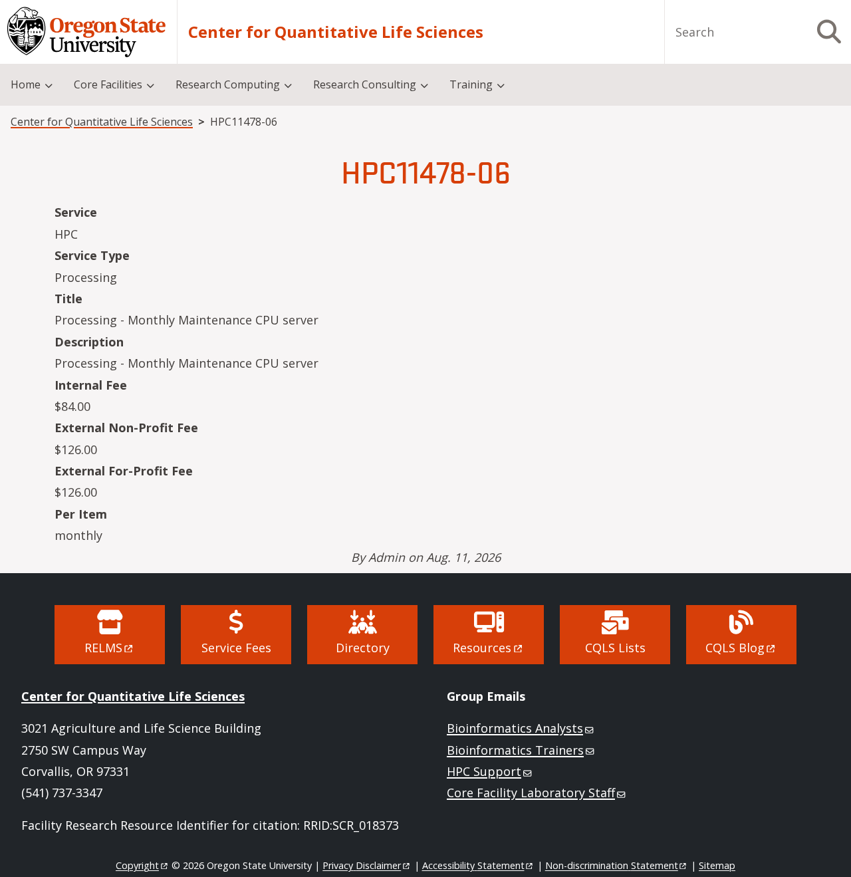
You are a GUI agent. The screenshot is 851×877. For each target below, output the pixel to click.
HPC (484, 771)
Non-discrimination (611, 865)
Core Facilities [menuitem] (108, 84)
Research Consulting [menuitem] (364, 84)
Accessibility (473, 865)
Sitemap (717, 865)
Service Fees (236, 648)
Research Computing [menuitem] (228, 84)
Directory (363, 648)
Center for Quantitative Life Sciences (335, 32)
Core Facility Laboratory (531, 793)
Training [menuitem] (471, 84)
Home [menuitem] (26, 84)
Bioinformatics (515, 728)
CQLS (735, 648)
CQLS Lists (615, 648)
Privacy (361, 865)
